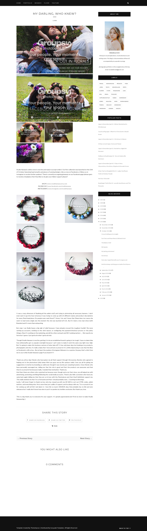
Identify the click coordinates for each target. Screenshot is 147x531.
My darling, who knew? (107, 251)
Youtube (55, 3)
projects (119, 83)
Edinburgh (117, 105)
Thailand (114, 94)
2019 (101, 206)
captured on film (104, 97)
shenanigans (110, 83)
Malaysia (108, 101)
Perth (124, 87)
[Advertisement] (114, 336)
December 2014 (106, 225)
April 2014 (105, 286)
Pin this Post (76, 420)
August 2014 (105, 273)
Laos (124, 90)
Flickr (46, 3)
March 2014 (105, 289)
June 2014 (105, 279)
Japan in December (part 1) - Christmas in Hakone (112, 139)
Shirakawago (124, 101)
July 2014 (104, 276)
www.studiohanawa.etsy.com (57, 184)
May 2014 (104, 282)
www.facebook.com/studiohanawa (59, 186)
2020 (101, 203)
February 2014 (106, 292)
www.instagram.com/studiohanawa (60, 189)
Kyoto (108, 90)
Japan (101, 87)
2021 (101, 200)
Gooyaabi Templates (57, 528)
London (111, 108)
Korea (101, 101)
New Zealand (116, 87)
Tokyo (107, 87)
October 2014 (106, 231)
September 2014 (106, 270)
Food (126, 83)
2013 (101, 298)
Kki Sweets (104, 247)
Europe (101, 90)
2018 (101, 209)
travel (101, 83)
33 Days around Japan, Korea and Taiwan (109, 144)
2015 (101, 218)
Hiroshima (102, 108)
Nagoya (118, 108)
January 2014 (105, 295)
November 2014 (106, 228)
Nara (115, 101)
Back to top (124, 528)
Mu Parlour (104, 255)
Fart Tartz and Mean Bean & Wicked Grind (113, 238)
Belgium (109, 105)
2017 (101, 212)
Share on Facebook (37, 420)
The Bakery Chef (106, 243)
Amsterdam (122, 97)
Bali (100, 94)
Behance (38, 3)
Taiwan (101, 105)
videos (114, 97)
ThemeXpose (35, 528)
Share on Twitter (58, 420)
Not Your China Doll (103, 178)
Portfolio (27, 3)
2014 (101, 221)
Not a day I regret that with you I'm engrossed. (114, 260)
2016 (101, 215)
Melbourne (116, 90)
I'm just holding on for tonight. (109, 234)
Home (18, 3)
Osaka (106, 94)
